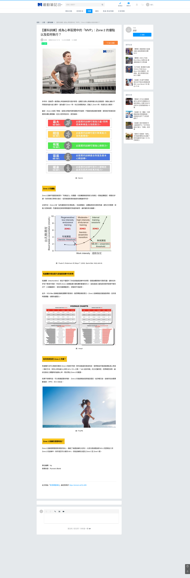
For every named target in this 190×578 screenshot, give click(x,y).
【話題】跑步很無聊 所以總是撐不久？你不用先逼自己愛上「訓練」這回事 (142, 126)
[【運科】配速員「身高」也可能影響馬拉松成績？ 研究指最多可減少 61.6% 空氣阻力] (129, 136)
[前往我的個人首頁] (147, 4)
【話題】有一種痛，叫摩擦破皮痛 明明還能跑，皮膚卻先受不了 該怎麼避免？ (142, 115)
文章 (89, 11)
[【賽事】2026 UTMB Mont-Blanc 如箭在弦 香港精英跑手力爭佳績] (129, 60)
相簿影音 (79, 11)
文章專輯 (121, 11)
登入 (151, 5)
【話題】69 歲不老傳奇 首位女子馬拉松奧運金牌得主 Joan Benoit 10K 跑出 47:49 (142, 83)
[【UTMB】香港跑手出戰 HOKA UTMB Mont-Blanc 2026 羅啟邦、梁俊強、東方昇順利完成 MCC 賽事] (129, 69)
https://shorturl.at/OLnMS (78, 485)
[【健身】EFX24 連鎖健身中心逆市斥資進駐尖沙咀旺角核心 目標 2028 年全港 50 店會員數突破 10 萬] (129, 101)
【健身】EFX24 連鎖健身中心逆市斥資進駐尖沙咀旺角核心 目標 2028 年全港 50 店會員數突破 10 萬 (142, 103)
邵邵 (45, 40)
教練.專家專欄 (108, 11)
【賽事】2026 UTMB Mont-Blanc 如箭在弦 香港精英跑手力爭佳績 (141, 60)
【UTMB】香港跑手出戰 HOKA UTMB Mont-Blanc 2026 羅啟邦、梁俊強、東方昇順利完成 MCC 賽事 (142, 71)
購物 (97, 11)
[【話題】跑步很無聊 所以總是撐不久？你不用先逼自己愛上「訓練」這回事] (129, 125)
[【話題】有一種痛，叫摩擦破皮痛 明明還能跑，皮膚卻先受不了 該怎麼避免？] (129, 114)
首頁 (38, 22)
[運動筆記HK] (50, 4)
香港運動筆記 (54, 485)
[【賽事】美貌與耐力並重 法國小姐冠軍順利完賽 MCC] (129, 51)
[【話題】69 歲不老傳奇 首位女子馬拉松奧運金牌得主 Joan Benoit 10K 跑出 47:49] (129, 82)
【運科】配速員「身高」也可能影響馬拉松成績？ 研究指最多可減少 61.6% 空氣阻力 (142, 137)
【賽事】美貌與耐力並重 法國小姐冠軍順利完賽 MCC (142, 51)
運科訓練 (50, 22)
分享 (45, 44)
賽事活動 (68, 11)
